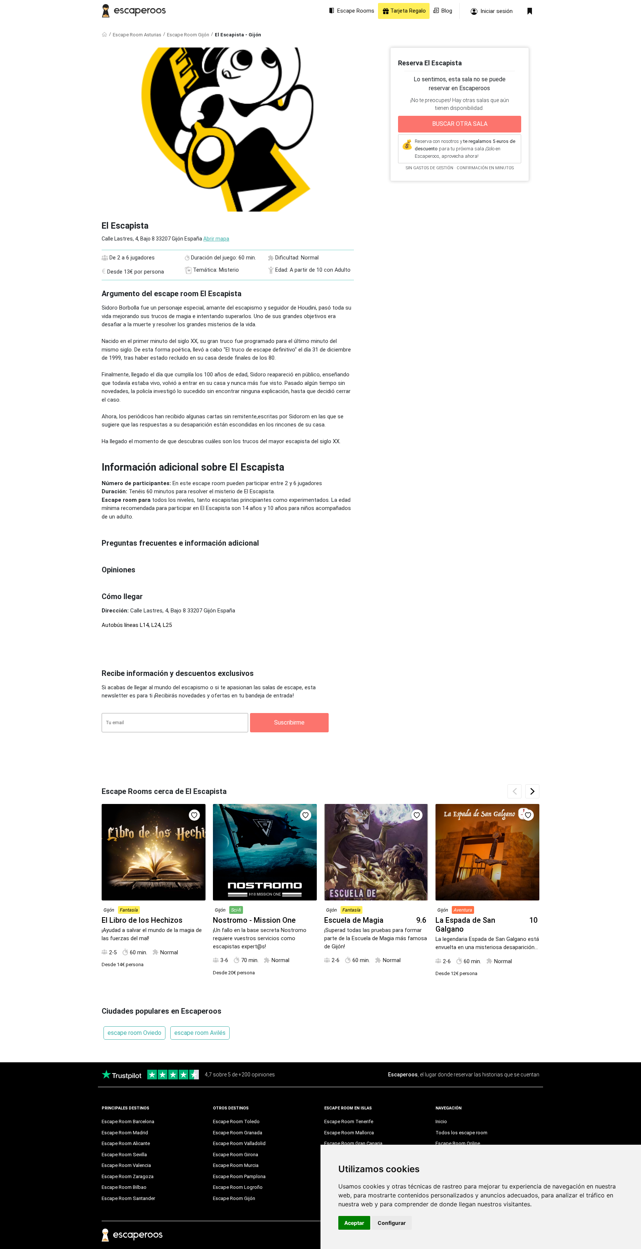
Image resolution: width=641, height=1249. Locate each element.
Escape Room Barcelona (128, 1121)
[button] (532, 791)
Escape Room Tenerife (348, 1121)
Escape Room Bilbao (124, 1187)
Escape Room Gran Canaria (353, 1143)
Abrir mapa (216, 239)
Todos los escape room (461, 1132)
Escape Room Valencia (126, 1165)
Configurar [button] (392, 1223)
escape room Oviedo (134, 1032)
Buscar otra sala (459, 123)
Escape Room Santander (128, 1198)
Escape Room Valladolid (239, 1143)
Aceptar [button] (354, 1223)
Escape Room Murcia (236, 1165)
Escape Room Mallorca (349, 1132)
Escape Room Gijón (188, 34)
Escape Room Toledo (236, 1121)
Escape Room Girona (235, 1154)
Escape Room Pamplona (239, 1176)
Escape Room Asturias (137, 34)
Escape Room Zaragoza (128, 1176)
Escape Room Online (457, 1143)
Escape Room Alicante (126, 1143)
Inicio (441, 1121)
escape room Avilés (200, 1032)
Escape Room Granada (237, 1132)
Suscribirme (289, 722)
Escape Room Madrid (125, 1132)
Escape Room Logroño (238, 1187)
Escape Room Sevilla (124, 1154)
